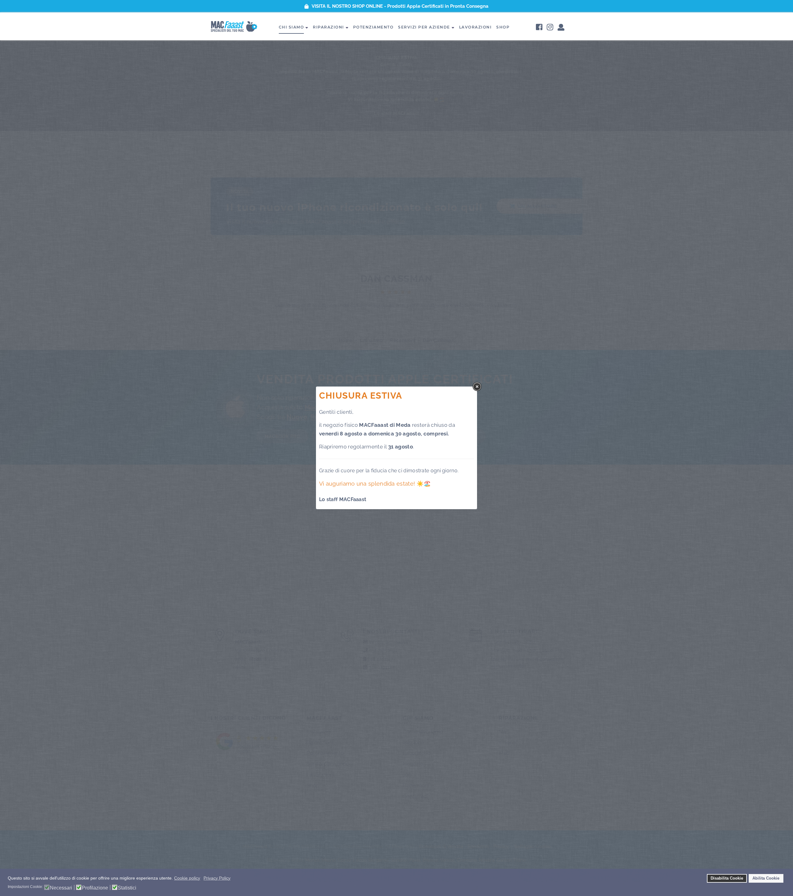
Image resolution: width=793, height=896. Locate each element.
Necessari (61, 888)
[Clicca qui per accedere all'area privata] (561, 28)
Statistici (127, 888)
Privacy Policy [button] (217, 878)
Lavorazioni (475, 27)
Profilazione (95, 888)
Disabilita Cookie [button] (727, 878)
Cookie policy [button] (187, 878)
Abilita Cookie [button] (765, 878)
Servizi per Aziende (424, 27)
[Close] (477, 386)
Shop (503, 27)
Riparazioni (328, 27)
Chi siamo (291, 27)
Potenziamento (373, 27)
